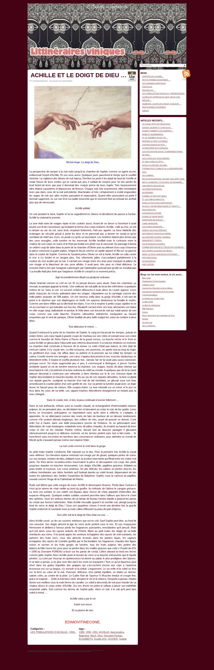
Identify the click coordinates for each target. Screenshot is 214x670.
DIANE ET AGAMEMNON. (153, 134)
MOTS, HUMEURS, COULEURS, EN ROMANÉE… (163, 182)
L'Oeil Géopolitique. (150, 295)
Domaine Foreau (113, 635)
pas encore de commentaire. (61, 81)
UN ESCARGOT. (149, 261)
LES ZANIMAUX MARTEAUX (154, 83)
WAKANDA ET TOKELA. (152, 240)
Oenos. (145, 312)
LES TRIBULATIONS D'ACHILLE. (49, 632)
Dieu (99, 635)
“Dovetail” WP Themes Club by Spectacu (55, 651)
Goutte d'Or (100, 639)
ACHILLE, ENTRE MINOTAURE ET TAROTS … (161, 206)
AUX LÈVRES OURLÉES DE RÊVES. (157, 251)
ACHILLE (104, 632)
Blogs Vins (146, 278)
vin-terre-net (147, 322)
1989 (81, 632)
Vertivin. (145, 319)
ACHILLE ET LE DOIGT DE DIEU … (79, 75)
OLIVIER (113, 639)
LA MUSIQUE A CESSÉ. (152, 213)
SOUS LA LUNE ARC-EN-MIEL (154, 165)
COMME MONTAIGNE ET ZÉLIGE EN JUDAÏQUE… (163, 247)
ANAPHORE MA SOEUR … (153, 220)
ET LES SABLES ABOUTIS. (153, 199)
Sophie (123, 639)
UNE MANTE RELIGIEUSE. (153, 186)
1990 (88, 632)
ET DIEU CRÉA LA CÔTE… (153, 162)
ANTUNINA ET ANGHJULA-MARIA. (156, 234)
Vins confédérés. (149, 326)
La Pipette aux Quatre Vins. (153, 298)
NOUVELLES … (148, 90)
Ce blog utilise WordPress (35, 651)
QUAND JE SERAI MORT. (153, 217)
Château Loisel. (148, 285)
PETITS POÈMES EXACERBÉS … (156, 80)
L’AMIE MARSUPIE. (150, 223)
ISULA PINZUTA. (149, 210)
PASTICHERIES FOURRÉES (154, 107)
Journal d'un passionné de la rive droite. (158, 292)
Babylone (84, 635)
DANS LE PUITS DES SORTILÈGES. (157, 203)
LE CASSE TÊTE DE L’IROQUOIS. (156, 124)
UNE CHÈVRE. (148, 264)
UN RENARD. (147, 193)
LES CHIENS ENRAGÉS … (153, 227)
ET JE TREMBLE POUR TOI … (155, 138)
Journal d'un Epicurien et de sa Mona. (157, 288)
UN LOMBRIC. (148, 175)
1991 (95, 632)
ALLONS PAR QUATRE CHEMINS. (156, 237)
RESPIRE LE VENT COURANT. (155, 141)
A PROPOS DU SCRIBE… (153, 77)
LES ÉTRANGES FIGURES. (153, 244)
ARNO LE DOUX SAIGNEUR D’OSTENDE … (160, 254)
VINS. (72, 632)
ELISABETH (86, 639)
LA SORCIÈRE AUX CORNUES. (155, 148)
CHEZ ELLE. (147, 87)
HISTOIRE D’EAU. (149, 258)
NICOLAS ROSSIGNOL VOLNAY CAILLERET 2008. (163, 179)
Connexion (182, 5)
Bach (93, 635)
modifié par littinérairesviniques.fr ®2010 (79, 651)
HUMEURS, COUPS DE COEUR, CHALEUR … (161, 104)
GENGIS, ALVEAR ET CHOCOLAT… (157, 128)
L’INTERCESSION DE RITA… (154, 145)
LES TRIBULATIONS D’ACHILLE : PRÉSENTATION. (163, 94)
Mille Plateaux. (148, 309)
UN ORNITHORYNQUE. (152, 189)
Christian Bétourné (40, 81)
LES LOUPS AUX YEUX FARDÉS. (156, 158)
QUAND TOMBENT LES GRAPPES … (158, 131)
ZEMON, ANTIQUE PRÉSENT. (154, 230)
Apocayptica (117, 632)
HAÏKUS (145, 111)
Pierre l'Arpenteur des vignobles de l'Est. (158, 315)
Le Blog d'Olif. (147, 302)
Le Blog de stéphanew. (151, 305)
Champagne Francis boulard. (154, 281)
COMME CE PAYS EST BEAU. (154, 196)
